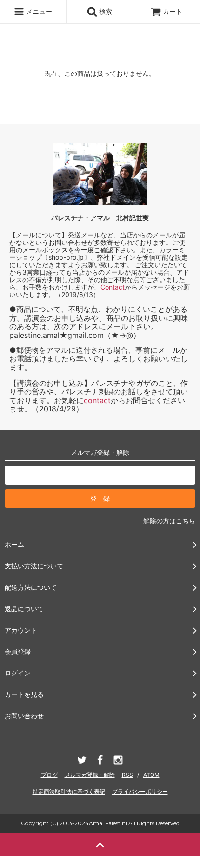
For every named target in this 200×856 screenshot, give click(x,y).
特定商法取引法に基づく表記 (69, 791)
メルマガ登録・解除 (90, 774)
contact (97, 400)
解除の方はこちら (169, 521)
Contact (112, 287)
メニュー (38, 11)
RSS (127, 774)
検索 (104, 11)
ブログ (49, 774)
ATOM (151, 774)
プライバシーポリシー (140, 791)
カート (172, 11)
